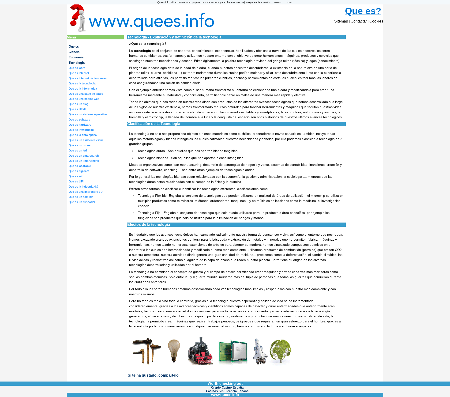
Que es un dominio (81, 197)
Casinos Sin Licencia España (227, 391)
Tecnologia (77, 62)
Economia (76, 57)
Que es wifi (76, 176)
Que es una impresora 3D (86, 191)
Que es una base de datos (86, 93)
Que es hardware (80, 124)
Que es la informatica (83, 88)
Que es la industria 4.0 (83, 186)
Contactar (359, 21)
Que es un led (78, 150)
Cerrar (290, 2)
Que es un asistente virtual (86, 140)
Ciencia (74, 52)
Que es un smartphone (84, 161)
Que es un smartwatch (84, 155)
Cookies (376, 21)
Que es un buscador (82, 202)
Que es (74, 46)
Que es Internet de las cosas (88, 78)
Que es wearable (80, 166)
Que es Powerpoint (81, 130)
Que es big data (79, 171)
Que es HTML (77, 109)
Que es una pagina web (84, 99)
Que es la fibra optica (83, 135)
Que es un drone (79, 145)
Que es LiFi (76, 181)
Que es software (79, 119)
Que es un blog (78, 104)
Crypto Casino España (227, 387)
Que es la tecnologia (82, 83)
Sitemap (341, 21)
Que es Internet (79, 73)
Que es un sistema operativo (88, 114)
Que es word (77, 68)
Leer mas (277, 2)
